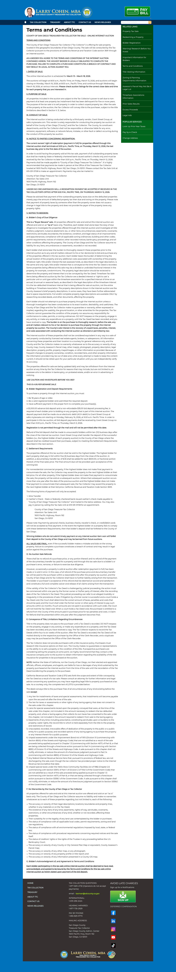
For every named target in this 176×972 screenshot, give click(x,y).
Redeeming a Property (133, 37)
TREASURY (55, 22)
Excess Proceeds (130, 110)
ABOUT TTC (69, 22)
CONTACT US (85, 22)
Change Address (130, 138)
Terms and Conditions (133, 66)
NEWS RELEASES (103, 22)
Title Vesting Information (134, 72)
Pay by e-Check (130, 132)
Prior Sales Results (131, 104)
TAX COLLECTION (38, 22)
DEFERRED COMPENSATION (123, 907)
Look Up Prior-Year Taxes (134, 126)
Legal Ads (127, 115)
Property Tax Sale (131, 31)
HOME (30, 883)
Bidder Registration (132, 43)
